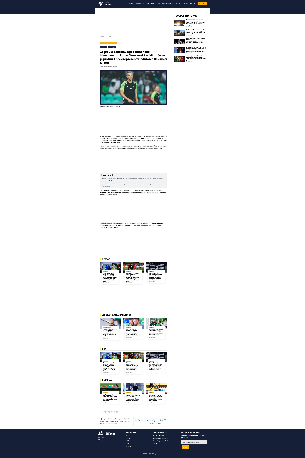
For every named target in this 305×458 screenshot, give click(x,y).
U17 (180, 3)
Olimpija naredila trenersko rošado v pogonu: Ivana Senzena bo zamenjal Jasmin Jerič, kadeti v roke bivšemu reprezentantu (133, 332)
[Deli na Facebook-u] (105, 412)
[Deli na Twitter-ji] (108, 412)
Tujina (185, 3)
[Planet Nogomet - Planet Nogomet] (106, 4)
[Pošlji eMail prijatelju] (111, 412)
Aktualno (202, 3)
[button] (126, 3)
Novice (131, 3)
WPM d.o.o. (146, 454)
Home (102, 37)
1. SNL (147, 3)
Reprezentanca (167, 3)
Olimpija (112, 47)
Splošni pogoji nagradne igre (161, 441)
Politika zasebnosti (158, 435)
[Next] (168, 274)
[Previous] (98, 274)
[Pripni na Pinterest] (114, 412)
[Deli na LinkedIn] (117, 412)
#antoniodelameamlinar (108, 43)
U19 (176, 3)
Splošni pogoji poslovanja (160, 438)
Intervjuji (140, 3)
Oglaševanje (101, 440)
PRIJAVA (185, 447)
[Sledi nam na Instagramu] (154, 444)
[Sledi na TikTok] (156, 444)
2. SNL (153, 3)
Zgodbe (193, 3)
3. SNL (158, 3)
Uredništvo (101, 437)
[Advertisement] (133, 21)
